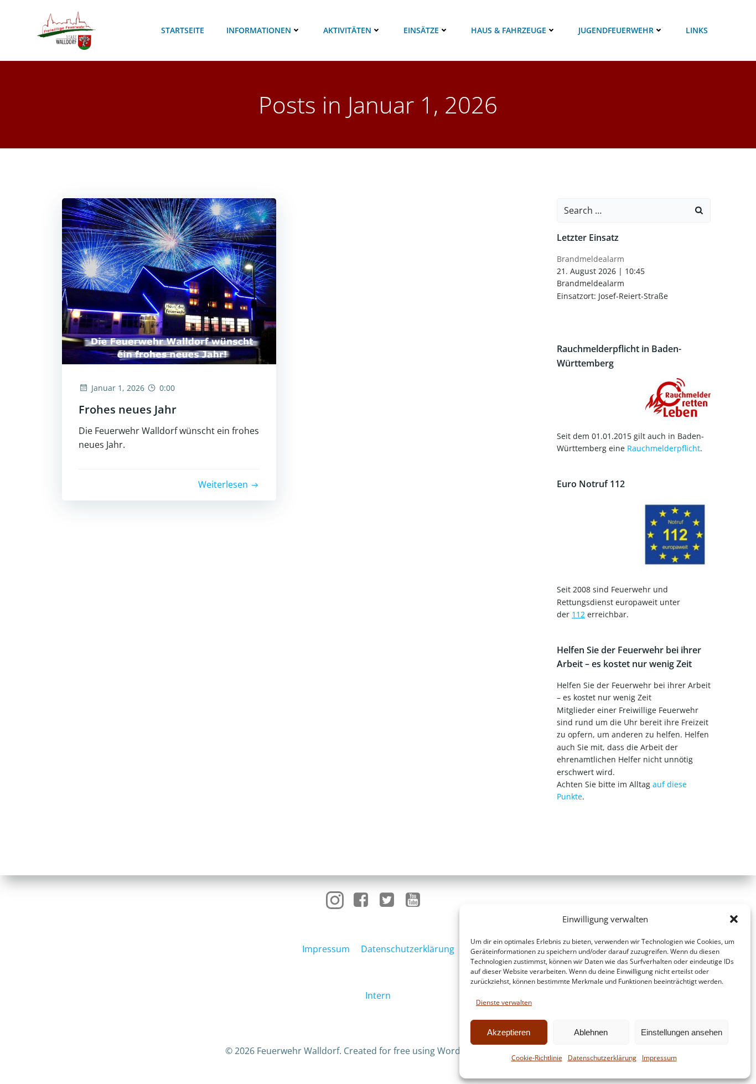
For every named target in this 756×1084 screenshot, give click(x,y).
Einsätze (421, 30)
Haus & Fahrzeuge (508, 30)
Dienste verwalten (504, 1002)
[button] (733, 919)
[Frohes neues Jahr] (169, 280)
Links (697, 30)
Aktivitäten (347, 30)
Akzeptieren (508, 1032)
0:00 (167, 388)
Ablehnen (591, 1032)
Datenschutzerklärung (602, 1057)
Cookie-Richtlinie (536, 1057)
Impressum (659, 1057)
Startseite (182, 30)
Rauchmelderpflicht (663, 448)
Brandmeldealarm (590, 259)
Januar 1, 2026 (117, 388)
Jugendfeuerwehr (616, 30)
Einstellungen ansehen (681, 1032)
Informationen (258, 30)
